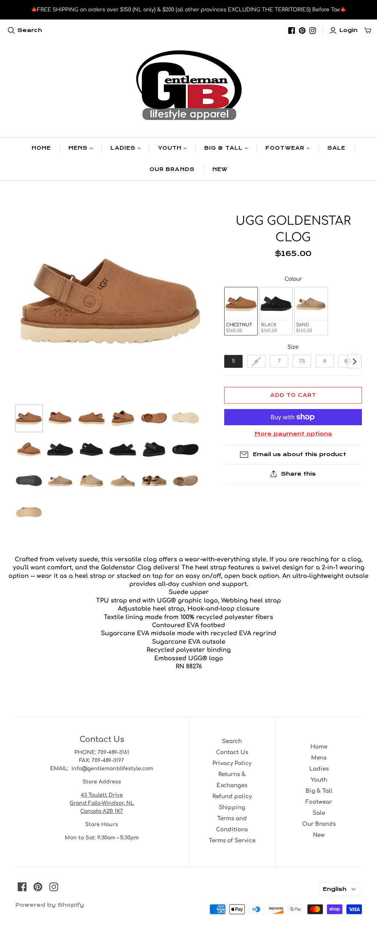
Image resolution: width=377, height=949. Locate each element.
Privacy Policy (231, 763)
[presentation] (354, 361)
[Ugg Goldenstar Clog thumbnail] (29, 418)
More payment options (293, 433)
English (334, 889)
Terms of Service (232, 841)
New (220, 169)
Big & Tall (223, 148)
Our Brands (171, 169)
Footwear (284, 148)
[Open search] (11, 30)
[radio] (241, 311)
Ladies (122, 148)
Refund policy (232, 796)
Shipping (232, 807)
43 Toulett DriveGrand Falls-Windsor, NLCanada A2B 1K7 (102, 803)
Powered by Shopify (49, 905)
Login (348, 30)
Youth (170, 148)
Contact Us (232, 752)
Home (41, 148)
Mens (78, 148)
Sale (336, 148)
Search (29, 30)
